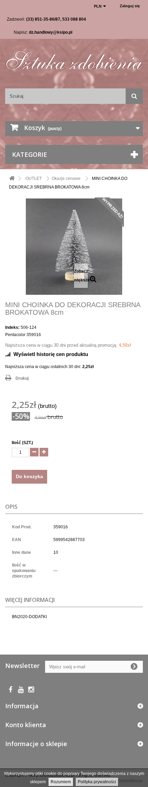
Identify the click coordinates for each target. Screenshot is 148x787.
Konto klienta (25, 725)
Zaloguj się (130, 6)
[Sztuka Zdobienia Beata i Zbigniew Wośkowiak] (74, 57)
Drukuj (22, 378)
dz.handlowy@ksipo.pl (50, 32)
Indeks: (12, 327)
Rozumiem (61, 781)
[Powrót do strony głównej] (12, 178)
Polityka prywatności (97, 781)
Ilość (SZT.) (22, 442)
